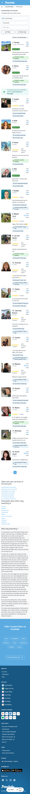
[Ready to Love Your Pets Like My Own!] (15, 153)
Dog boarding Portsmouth (8, 487)
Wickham (3, 522)
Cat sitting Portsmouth (7, 495)
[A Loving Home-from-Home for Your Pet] (15, 297)
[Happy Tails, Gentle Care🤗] (15, 222)
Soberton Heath (5, 524)
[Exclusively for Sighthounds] (15, 459)
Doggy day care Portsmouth (9, 489)
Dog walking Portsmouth (8, 491)
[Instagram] (10, 780)
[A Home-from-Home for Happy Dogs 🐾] (15, 129)
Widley (3, 514)
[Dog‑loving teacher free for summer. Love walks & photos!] (15, 199)
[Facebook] (2, 780)
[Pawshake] (10, 2)
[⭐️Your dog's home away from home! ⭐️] (15, 273)
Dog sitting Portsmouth (7, 493)
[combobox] (15, 18)
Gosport (3, 506)
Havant (3, 518)
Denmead (4, 520)
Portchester (4, 512)
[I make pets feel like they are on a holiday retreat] (15, 75)
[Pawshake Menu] (2, 3)
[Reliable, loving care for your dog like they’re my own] (15, 438)
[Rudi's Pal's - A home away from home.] (15, 177)
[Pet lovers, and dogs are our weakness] (15, 321)
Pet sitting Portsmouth (7, 497)
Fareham (3, 508)
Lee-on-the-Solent (6, 516)
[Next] (18, 472)
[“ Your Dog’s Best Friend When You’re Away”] (15, 348)
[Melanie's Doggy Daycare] (15, 374)
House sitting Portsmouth (8, 499)
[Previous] (11, 472)
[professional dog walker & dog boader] (15, 395)
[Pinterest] (14, 780)
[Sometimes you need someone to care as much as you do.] (15, 107)
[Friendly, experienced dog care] (15, 246)
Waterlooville (5, 510)
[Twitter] (6, 780)
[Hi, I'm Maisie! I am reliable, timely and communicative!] (15, 416)
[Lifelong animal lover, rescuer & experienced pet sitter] (15, 51)
